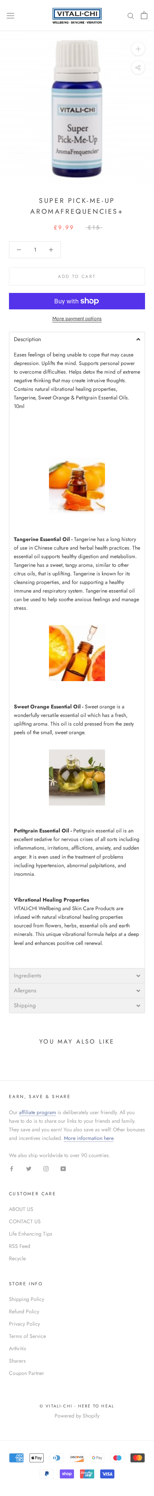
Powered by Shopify (77, 1415)
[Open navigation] (10, 15)
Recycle (17, 1258)
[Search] (130, 15)
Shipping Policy (26, 1299)
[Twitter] (28, 1168)
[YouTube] (63, 1168)
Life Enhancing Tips (30, 1233)
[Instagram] (46, 1168)
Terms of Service (27, 1336)
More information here (88, 1138)
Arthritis (17, 1348)
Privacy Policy (24, 1323)
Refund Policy (24, 1311)
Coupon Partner (26, 1373)
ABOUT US (21, 1209)
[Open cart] (144, 15)
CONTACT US (25, 1221)
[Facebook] (11, 1168)
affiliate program (37, 1112)
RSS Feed (19, 1246)
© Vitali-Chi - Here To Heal (77, 1406)
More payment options (77, 318)
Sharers (17, 1360)
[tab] (77, 339)
